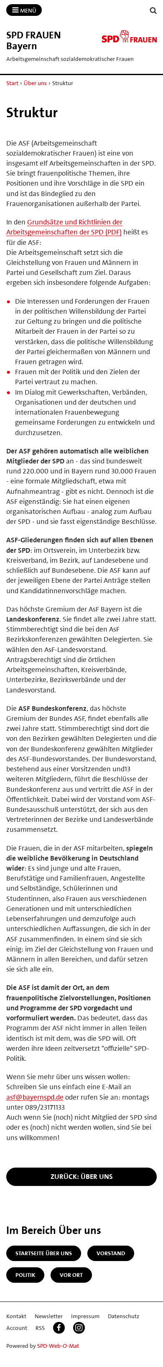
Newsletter (49, 1316)
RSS (40, 1328)
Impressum (85, 1316)
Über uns (35, 83)
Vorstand (111, 1253)
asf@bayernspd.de (35, 1097)
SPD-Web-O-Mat (58, 1345)
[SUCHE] (153, 10)
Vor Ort (71, 1275)
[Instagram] (79, 1328)
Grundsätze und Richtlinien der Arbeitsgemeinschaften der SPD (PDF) (64, 227)
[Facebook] (59, 1328)
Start (12, 83)
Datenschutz (123, 1316)
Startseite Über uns (43, 1253)
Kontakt (16, 1316)
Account (16, 1328)
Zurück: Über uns (82, 1176)
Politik (25, 1275)
